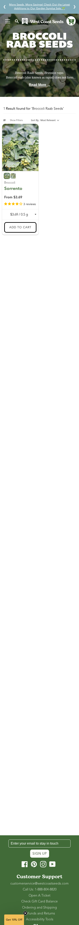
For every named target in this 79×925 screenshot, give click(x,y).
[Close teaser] (25, 913)
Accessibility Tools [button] (39, 919)
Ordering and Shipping (39, 907)
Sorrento (13, 188)
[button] (71, 20)
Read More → (39, 85)
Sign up (39, 854)
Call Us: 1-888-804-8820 (39, 889)
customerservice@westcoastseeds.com (39, 883)
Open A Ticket (39, 895)
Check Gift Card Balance (39, 901)
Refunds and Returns (39, 913)
